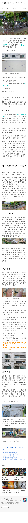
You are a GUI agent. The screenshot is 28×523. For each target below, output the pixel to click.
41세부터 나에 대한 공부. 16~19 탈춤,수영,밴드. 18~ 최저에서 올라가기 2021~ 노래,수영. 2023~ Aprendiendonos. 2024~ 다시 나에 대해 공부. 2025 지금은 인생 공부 (11, 503)
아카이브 (23, 8)
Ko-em (6, 43)
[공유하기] (7, 441)
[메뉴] (25, 3)
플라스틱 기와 (6, 45)
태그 (7, 8)
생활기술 (12, 447)
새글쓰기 (15, 8)
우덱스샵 (21, 45)
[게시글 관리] (9, 441)
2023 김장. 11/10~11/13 (9, 452)
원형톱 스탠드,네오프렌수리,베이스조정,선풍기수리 (10, 456)
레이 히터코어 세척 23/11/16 (10, 454)
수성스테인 (8, 86)
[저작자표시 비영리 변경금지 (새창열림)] (19, 441)
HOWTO (6, 447)
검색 (22, 3)
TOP (25, 522)
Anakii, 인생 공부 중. (12, 3)
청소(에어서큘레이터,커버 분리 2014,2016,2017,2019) (11, 458)
